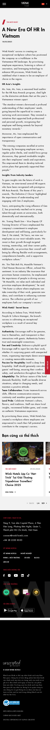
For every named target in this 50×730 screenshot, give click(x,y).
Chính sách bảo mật (12, 715)
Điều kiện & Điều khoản (13, 711)
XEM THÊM (9, 492)
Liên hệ (6, 562)
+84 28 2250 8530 (12, 539)
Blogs (36, 557)
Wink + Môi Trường (11, 557)
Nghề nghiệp (26, 553)
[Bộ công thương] (11, 703)
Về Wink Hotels (9, 553)
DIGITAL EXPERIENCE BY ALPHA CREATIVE (19, 719)
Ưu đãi (27, 557)
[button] (44, 503)
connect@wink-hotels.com (15, 535)
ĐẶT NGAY (47, 365)
